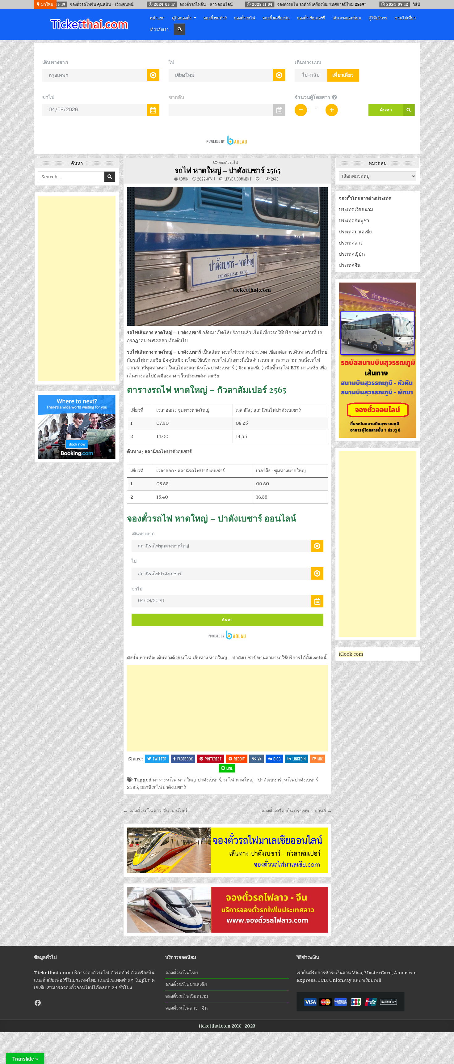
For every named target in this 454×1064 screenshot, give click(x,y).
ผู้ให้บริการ (378, 18)
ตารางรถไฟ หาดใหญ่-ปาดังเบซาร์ (187, 780)
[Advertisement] (227, 708)
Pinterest (213, 758)
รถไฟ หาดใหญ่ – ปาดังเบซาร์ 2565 (227, 170)
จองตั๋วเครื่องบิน (276, 18)
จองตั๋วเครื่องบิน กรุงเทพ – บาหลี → (296, 811)
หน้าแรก (157, 18)
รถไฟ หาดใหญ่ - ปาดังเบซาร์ (252, 780)
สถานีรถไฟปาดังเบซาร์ (163, 787)
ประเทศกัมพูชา (354, 220)
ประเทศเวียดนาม (356, 209)
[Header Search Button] (179, 29)
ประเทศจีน (349, 265)
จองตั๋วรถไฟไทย (181, 973)
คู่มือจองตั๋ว (181, 18)
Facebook (185, 758)
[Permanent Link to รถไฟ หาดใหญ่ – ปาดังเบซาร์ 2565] (227, 256)
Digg (277, 758)
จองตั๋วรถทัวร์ (215, 18)
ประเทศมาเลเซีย (355, 232)
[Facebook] (37, 1003)
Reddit (239, 758)
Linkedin (299, 758)
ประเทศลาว (350, 243)
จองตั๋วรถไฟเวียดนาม (186, 996)
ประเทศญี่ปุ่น (352, 254)
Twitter (159, 758)
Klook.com (351, 654)
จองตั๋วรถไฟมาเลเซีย (186, 984)
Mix (320, 758)
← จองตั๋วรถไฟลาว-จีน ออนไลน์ (155, 811)
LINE (229, 768)
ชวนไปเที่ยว (405, 18)
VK (259, 758)
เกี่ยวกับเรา (159, 29)
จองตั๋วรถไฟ (244, 18)
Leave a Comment (238, 179)
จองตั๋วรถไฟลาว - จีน (186, 1008)
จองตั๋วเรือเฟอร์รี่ (311, 18)
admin (183, 179)
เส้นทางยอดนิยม (347, 18)
